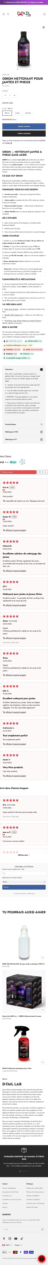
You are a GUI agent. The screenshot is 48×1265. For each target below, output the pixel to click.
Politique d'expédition (32, 1196)
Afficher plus (23, 855)
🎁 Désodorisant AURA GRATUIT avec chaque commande (22, 2)
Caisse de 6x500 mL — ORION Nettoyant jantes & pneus (21, 1016)
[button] (7, 119)
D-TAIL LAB (5, 75)
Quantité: (5, 91)
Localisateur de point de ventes (11, 1199)
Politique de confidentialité (34, 1188)
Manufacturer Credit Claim (10, 1192)
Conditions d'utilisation (33, 1199)
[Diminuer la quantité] (5, 95)
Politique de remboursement (35, 1192)
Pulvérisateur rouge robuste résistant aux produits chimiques (23, 321)
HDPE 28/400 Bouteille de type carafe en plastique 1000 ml (23, 964)
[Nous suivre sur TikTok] (21, 1238)
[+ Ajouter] (43, 958)
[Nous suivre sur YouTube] (15, 1238)
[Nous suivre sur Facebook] (3, 1238)
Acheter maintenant (24, 133)
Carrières (5, 1203)
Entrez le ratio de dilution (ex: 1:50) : (13, 869)
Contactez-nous (7, 1196)
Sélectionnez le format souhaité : (12, 877)
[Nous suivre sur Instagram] (9, 1238)
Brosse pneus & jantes (11, 309)
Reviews (4, 1207)
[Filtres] (40, 472)
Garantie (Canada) (32, 1207)
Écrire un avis (7, 472)
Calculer (6, 887)
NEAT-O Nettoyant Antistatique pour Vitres (16, 1068)
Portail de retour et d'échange (35, 1203)
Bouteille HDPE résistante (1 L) (14, 315)
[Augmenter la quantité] (14, 95)
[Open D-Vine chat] (41, 1258)
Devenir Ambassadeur (9, 1188)
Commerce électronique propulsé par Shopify (24, 1258)
